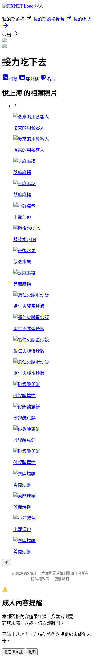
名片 (51, 79)
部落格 (33, 79)
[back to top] (6, 562)
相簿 (14, 79)
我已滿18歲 (13, 652)
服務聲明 (61, 579)
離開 (32, 652)
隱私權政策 (40, 579)
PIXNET (30, 573)
